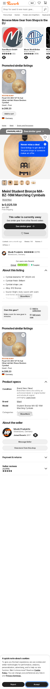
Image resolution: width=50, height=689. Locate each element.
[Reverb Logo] (13, 3)
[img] (29, 252)
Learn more (30, 397)
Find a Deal (7, 15)
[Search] (45, 9)
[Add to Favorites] (23, 72)
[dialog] (25, 672)
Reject (13, 684)
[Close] (45, 144)
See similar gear (32, 131)
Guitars (17, 15)
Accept (37, 684)
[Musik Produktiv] (7, 433)
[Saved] (39, 3)
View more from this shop (25, 448)
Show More (25, 296)
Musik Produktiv (15, 252)
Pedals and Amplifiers (31, 15)
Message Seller (24, 442)
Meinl (19, 401)
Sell (32, 3)
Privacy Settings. (13, 676)
